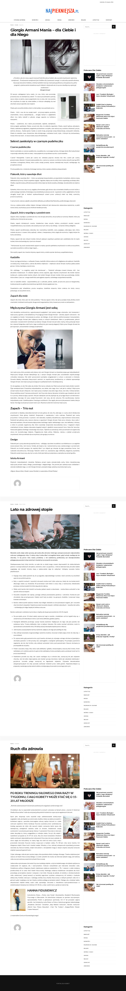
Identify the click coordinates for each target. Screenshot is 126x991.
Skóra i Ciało (88, 233)
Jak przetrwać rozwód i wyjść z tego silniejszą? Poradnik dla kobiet (104, 75)
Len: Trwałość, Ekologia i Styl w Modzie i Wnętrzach (105, 95)
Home (12, 25)
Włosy (86, 240)
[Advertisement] (100, 51)
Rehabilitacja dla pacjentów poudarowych (105, 146)
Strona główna (19, 20)
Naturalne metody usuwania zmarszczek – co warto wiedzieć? (105, 136)
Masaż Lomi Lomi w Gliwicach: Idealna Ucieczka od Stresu (103, 126)
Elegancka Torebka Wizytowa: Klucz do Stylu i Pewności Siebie (105, 116)
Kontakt (109, 20)
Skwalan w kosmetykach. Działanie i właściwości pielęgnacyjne (105, 85)
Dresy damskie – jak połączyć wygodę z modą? (105, 156)
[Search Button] (114, 27)
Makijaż (86, 215)
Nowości (35, 20)
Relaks (83, 20)
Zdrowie (71, 20)
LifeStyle (96, 20)
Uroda (47, 20)
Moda (60, 20)
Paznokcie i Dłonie (90, 226)
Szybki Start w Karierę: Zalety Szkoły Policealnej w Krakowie (105, 106)
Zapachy (21, 25)
